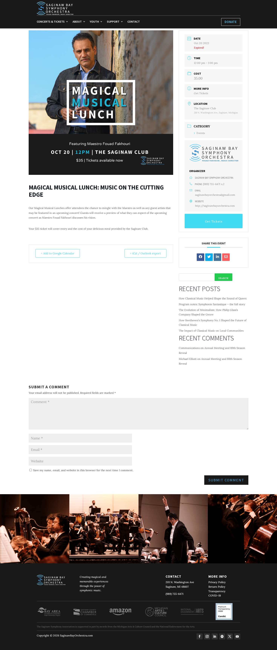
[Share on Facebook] (200, 257)
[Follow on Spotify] (222, 636)
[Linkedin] (217, 257)
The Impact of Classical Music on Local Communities (211, 330)
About (77, 21)
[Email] (226, 257)
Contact (133, 21)
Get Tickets (201, 93)
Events (201, 133)
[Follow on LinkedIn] (215, 636)
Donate (231, 22)
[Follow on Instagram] (207, 636)
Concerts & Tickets (51, 21)
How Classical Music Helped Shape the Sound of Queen (213, 298)
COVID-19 (214, 595)
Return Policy (216, 586)
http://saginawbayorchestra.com (215, 205)
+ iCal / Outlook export (145, 253)
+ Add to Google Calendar (57, 253)
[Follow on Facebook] (200, 636)
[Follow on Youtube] (237, 636)
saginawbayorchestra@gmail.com (215, 195)
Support (113, 21)
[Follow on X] (230, 636)
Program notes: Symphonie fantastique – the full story (212, 304)
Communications (189, 348)
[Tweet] (209, 257)
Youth (94, 21)
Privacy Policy (217, 582)
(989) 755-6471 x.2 (213, 184)
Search (223, 278)
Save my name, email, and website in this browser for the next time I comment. (83, 470)
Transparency (217, 591)
